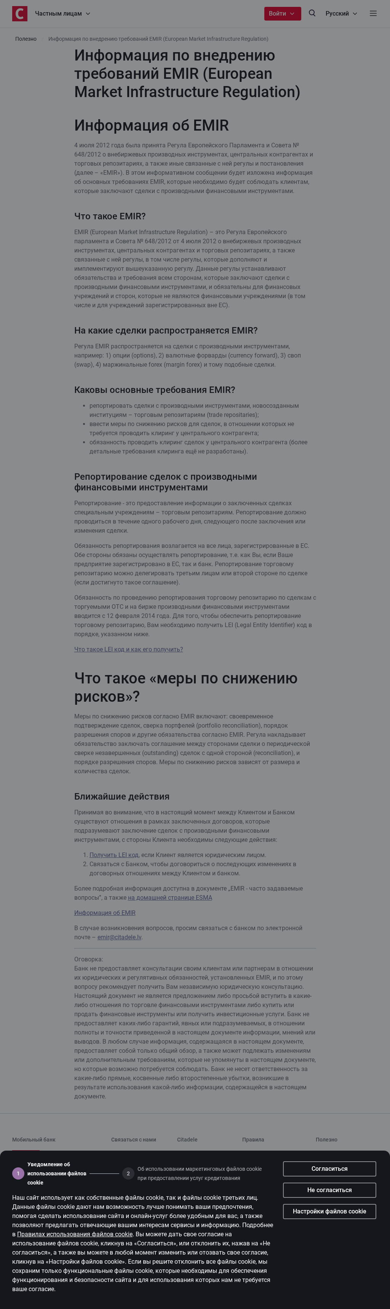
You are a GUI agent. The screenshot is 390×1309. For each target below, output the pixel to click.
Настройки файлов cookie (329, 1211)
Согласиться (330, 1168)
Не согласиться (329, 1190)
